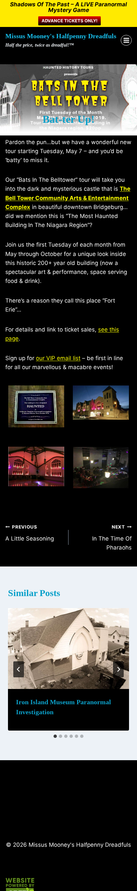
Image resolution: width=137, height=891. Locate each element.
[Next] (118, 669)
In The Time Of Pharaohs (112, 537)
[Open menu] (126, 40)
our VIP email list (58, 358)
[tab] (55, 736)
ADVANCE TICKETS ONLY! (69, 20)
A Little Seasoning (29, 533)
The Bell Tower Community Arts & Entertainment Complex (67, 197)
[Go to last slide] (18, 669)
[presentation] (68, 648)
